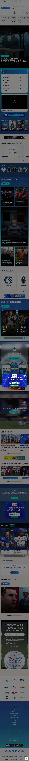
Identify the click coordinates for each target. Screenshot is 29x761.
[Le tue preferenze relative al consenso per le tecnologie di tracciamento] (26, 758)
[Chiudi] (25, 376)
